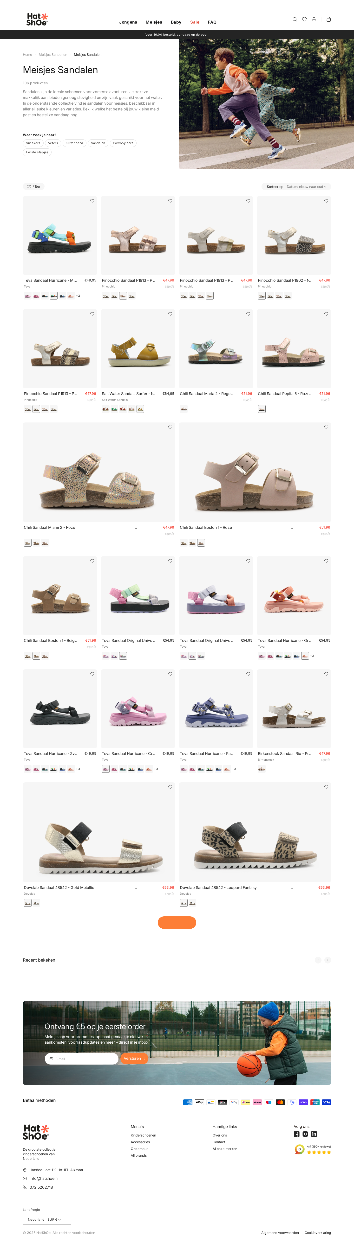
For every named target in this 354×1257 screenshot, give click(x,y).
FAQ (212, 22)
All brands (139, 1155)
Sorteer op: (275, 187)
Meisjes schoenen (53, 54)
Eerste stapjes (37, 152)
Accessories (140, 1142)
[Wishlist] (304, 19)
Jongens (128, 22)
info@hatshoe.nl (44, 1178)
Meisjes (154, 22)
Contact (219, 1142)
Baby (176, 22)
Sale (194, 22)
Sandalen (98, 143)
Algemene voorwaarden (280, 1233)
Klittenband (74, 143)
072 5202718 (41, 1187)
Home (27, 54)
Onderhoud (140, 1149)
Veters (53, 143)
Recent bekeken (39, 960)
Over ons (220, 1135)
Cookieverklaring (318, 1233)
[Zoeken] (294, 19)
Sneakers (33, 143)
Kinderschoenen (143, 1135)
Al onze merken (225, 1149)
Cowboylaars (123, 143)
